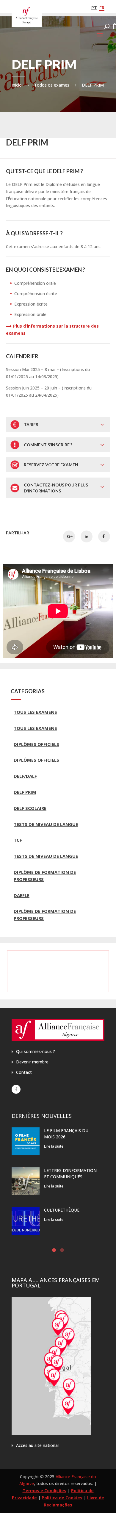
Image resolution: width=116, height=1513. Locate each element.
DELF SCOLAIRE (30, 808)
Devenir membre (32, 1062)
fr (101, 7)
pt (94, 7)
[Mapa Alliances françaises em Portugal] (51, 1433)
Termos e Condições (44, 1490)
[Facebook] (16, 1089)
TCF (18, 840)
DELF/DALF (25, 776)
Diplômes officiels (36, 744)
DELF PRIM (25, 792)
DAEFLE (21, 895)
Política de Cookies (62, 1498)
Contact (24, 1072)
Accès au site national (37, 1445)
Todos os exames (51, 85)
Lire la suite (53, 1146)
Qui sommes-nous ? (35, 1051)
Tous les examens (35, 712)
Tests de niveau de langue (46, 824)
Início (17, 85)
